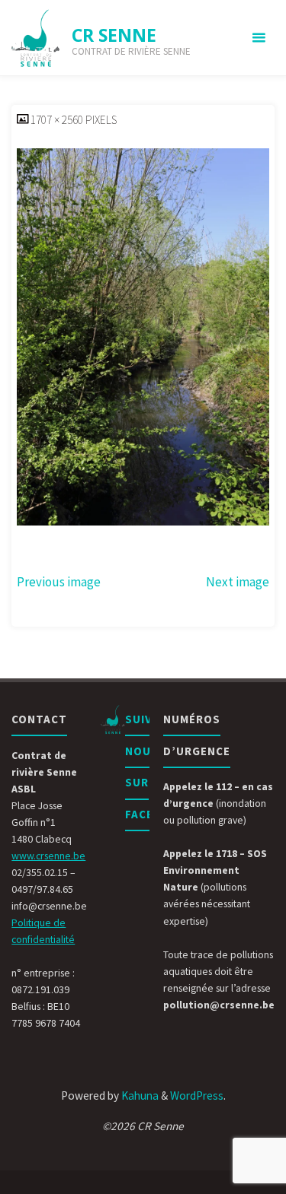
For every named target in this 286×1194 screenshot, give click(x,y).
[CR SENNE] (35, 37)
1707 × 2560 (58, 120)
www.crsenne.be (48, 855)
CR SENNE (114, 35)
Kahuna (139, 1095)
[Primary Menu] (258, 38)
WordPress (196, 1095)
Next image (237, 581)
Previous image (59, 581)
